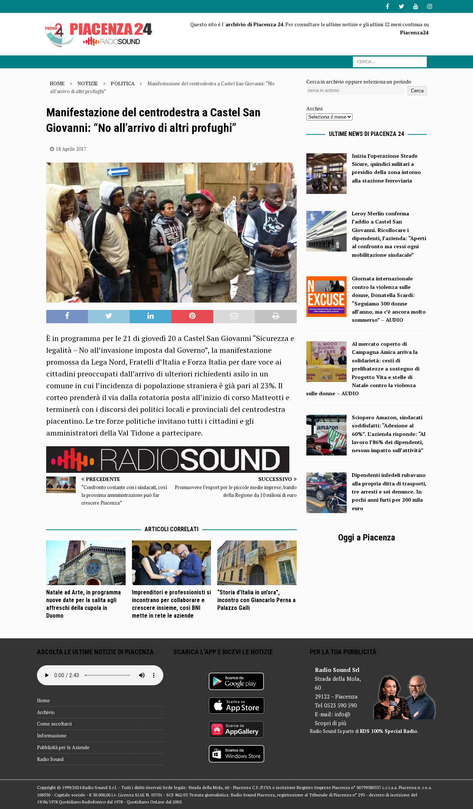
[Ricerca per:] (390, 61)
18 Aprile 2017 (71, 149)
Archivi (314, 108)
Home (43, 700)
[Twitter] (401, 6)
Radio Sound (50, 759)
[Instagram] (429, 6)
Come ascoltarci (54, 723)
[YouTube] (415, 6)
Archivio (46, 712)
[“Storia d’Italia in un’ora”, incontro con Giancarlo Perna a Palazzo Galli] (257, 562)
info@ (342, 714)
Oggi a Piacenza (366, 537)
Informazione (52, 735)
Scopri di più (330, 723)
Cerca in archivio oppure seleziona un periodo (358, 81)
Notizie (88, 83)
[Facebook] (387, 6)
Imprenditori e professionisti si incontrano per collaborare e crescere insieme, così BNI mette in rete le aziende (171, 604)
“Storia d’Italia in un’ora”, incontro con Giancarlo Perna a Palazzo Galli (256, 600)
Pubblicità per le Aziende (63, 747)
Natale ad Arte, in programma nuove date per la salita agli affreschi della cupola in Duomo (83, 604)
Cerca (417, 90)
